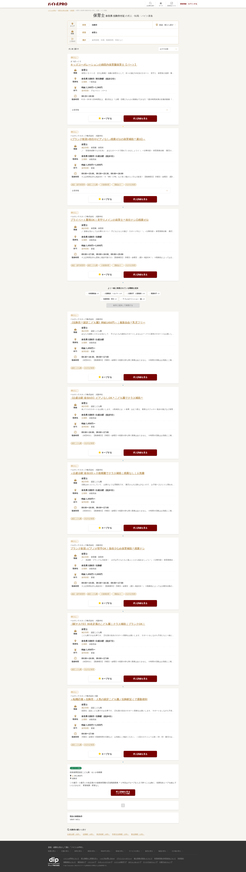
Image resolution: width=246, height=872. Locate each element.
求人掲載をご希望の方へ (89, 858)
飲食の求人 (120, 851)
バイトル (91, 862)
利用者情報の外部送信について (165, 858)
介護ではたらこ (164, 862)
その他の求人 (176, 851)
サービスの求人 (134, 851)
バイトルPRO (52, 10)
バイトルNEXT (119, 862)
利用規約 (181, 858)
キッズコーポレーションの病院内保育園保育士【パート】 (103, 64)
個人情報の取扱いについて (143, 858)
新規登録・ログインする (188, 4)
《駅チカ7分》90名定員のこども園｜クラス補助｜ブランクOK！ (107, 624)
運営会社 (81, 862)
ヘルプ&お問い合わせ (107, 858)
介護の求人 (65, 851)
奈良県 (72, 10)
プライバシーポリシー (124, 858)
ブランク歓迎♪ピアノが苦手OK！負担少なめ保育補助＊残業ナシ (107, 548)
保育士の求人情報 (63, 10)
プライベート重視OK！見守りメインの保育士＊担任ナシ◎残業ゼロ (109, 219)
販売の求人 (149, 851)
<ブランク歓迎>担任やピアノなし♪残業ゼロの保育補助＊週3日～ (107, 139)
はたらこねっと (133, 862)
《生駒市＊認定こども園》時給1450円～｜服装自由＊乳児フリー (107, 322)
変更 (84, 25)
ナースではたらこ (149, 862)
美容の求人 (91, 851)
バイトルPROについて (71, 858)
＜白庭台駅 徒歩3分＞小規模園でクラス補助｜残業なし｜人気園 (107, 473)
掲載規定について (69, 862)
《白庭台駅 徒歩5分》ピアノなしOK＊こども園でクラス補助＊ (106, 397)
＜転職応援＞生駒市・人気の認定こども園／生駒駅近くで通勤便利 (108, 699)
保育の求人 (78, 851)
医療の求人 (52, 851)
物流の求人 (162, 851)
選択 (84, 40)
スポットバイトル (104, 862)
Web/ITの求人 (105, 851)
